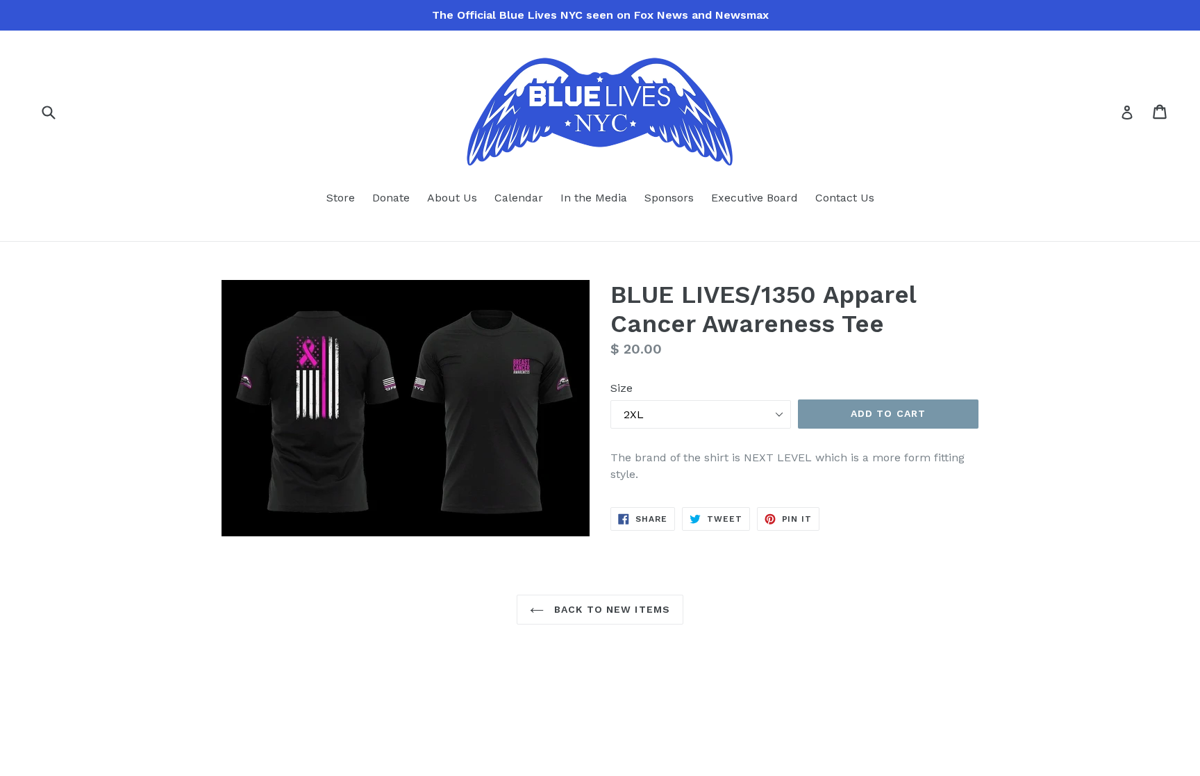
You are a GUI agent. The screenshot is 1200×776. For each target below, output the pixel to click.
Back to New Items (610, 609)
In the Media (593, 197)
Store (340, 197)
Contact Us (844, 197)
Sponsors (669, 197)
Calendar (518, 197)
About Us (452, 197)
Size (621, 388)
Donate (391, 197)
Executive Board (754, 197)
